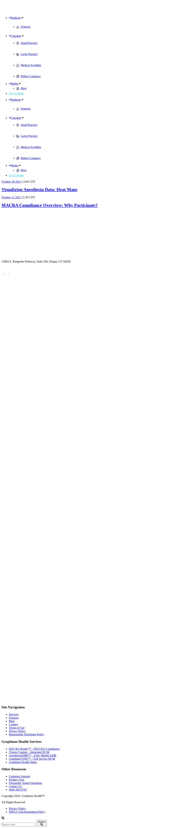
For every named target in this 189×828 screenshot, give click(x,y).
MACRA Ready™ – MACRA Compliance (34, 748)
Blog (12, 721)
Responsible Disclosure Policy (26, 734)
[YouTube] (11, 272)
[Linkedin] (94, 700)
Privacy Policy (17, 731)
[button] (41, 823)
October (6, 181)
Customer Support (19, 776)
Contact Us (15, 786)
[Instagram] (94, 486)
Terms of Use (17, 727)
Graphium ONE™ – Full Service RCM (32, 758)
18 (13, 181)
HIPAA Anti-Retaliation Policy (27, 811)
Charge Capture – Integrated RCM (29, 752)
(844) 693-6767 (10, 264)
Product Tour (16, 779)
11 (13, 197)
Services (14, 714)
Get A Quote (16, 93)
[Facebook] (2, 272)
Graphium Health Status (23, 762)
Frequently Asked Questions (25, 783)
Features (14, 717)
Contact (13, 724)
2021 (18, 181)
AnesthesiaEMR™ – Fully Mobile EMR (32, 755)
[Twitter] (6, 272)
